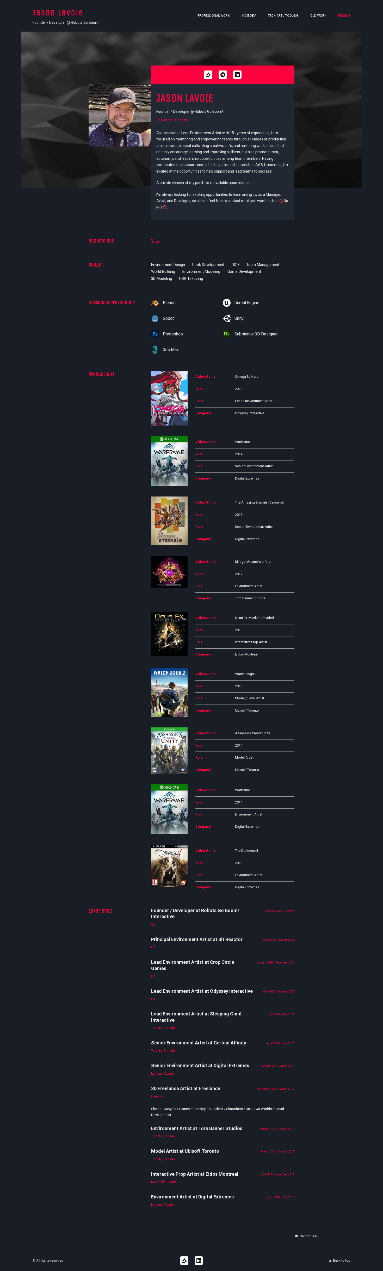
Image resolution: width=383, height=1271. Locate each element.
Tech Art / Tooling (283, 15)
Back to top (341, 1260)
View (155, 240)
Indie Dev (249, 15)
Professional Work (213, 15)
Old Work (318, 15)
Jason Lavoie (58, 12)
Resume (344, 15)
